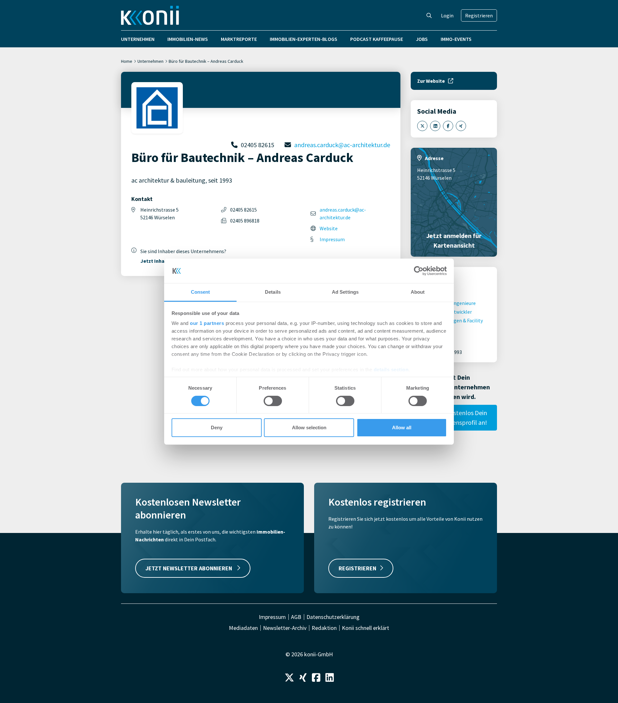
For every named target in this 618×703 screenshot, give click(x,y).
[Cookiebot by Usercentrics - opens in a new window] (418, 271)
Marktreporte (239, 39)
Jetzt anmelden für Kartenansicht (454, 240)
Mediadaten (243, 628)
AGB (296, 617)
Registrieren (479, 15)
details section (391, 369)
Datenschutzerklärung (333, 617)
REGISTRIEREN (357, 568)
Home (126, 61)
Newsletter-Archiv (284, 628)
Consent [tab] (200, 292)
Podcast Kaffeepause (376, 39)
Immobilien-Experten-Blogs (303, 39)
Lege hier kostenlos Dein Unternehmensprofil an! (454, 417)
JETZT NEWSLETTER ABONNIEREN (189, 568)
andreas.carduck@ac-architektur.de (342, 145)
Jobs (422, 39)
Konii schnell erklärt (365, 628)
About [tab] (418, 292)
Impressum (332, 239)
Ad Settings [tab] (345, 292)
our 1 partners (207, 323)
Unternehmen (137, 39)
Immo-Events (456, 39)
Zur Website (431, 81)
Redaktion (324, 628)
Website (329, 228)
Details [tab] (273, 292)
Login (447, 15)
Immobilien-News (187, 39)
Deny (216, 427)
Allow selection (309, 427)
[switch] (273, 401)
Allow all (401, 427)
